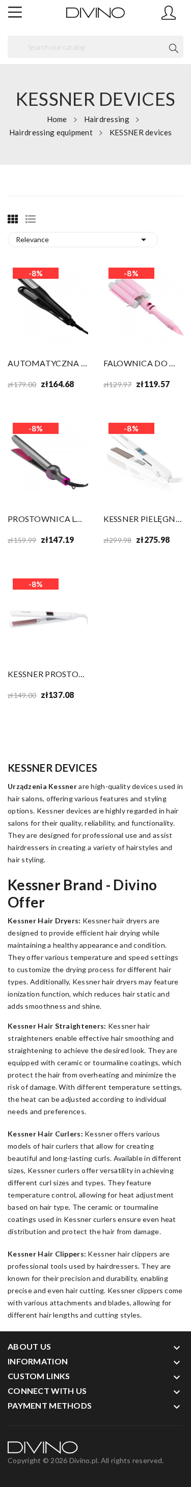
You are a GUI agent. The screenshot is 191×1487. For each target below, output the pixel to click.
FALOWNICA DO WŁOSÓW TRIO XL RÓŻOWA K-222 (143, 363)
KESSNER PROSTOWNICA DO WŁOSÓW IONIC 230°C (48, 674)
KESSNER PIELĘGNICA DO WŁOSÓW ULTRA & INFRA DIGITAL (143, 518)
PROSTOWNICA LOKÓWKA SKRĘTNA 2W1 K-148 (48, 518)
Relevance (83, 240)
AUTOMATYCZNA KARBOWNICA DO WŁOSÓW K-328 (48, 363)
